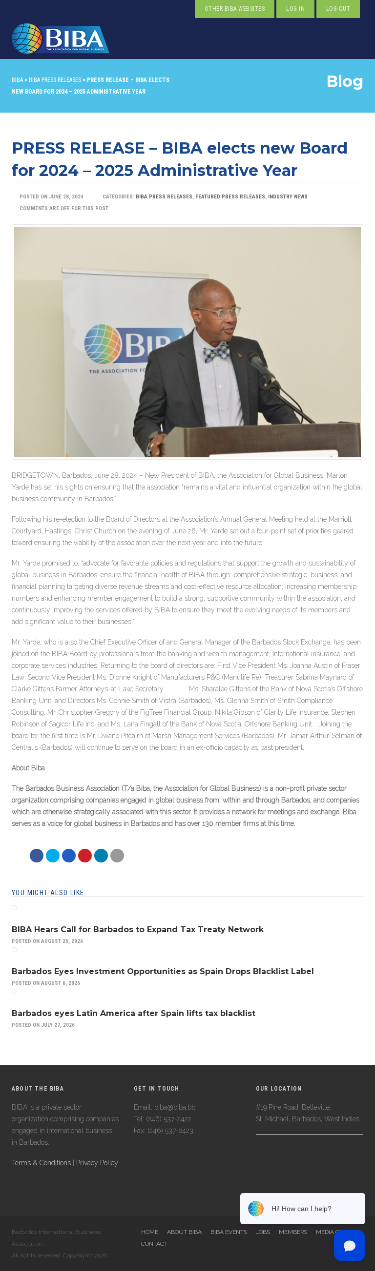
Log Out (338, 8)
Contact (154, 1243)
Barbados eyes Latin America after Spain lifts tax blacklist (133, 1013)
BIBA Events (228, 1232)
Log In (295, 8)
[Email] (101, 855)
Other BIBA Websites (235, 8)
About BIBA (184, 1232)
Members (293, 1232)
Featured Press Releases (230, 197)
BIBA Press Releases (164, 197)
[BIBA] (60, 38)
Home (149, 1232)
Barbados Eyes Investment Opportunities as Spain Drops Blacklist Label (163, 971)
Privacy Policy (97, 1163)
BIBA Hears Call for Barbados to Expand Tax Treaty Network (138, 929)
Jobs (263, 1232)
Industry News (288, 197)
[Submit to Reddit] (85, 855)
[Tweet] (53, 855)
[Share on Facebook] (36, 855)
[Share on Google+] (69, 855)
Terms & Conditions (41, 1163)
